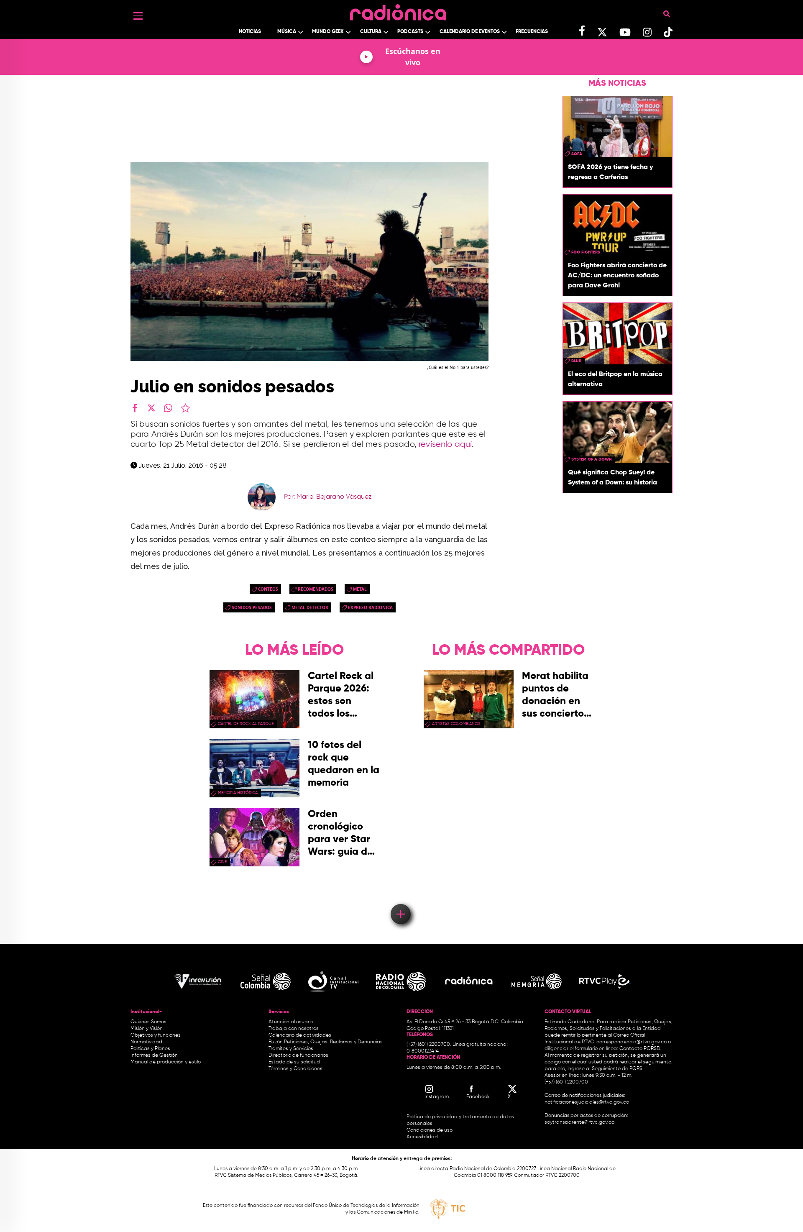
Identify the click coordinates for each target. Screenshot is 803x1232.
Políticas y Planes (150, 1048)
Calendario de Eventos (470, 31)
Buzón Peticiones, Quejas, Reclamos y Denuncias (326, 1042)
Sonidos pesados (252, 607)
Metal (360, 589)
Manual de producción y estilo (165, 1062)
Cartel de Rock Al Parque (246, 724)
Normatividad (146, 1042)
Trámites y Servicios (291, 1048)
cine (222, 862)
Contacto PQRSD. (640, 1048)
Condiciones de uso (430, 1130)
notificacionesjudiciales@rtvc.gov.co (587, 1102)
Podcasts (410, 31)
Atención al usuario (291, 1022)
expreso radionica (370, 607)
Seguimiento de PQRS (617, 1068)
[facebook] (134, 408)
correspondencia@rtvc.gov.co (631, 1042)
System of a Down (591, 459)
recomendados (315, 589)
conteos (268, 589)
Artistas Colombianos (456, 724)
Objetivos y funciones (155, 1035)
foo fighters (585, 252)
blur (576, 361)
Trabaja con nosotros (294, 1028)
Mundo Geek (328, 31)
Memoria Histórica (238, 793)
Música (286, 31)
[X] (151, 408)
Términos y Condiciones (295, 1068)
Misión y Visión (146, 1028)
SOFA (576, 154)
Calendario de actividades (300, 1035)
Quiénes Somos (148, 1022)
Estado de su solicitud (294, 1062)
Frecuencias (532, 31)
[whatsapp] (168, 408)
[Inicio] (398, 10)
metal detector (310, 607)
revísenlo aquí (445, 444)
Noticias (250, 31)
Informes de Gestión (154, 1055)
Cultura (370, 31)
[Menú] (138, 15)
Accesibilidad (423, 1137)
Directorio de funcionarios (298, 1055)
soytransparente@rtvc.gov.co (579, 1122)
